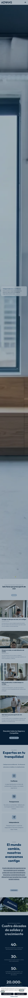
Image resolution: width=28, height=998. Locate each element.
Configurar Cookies (14, 996)
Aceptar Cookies (20, 994)
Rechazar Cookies (7, 994)
